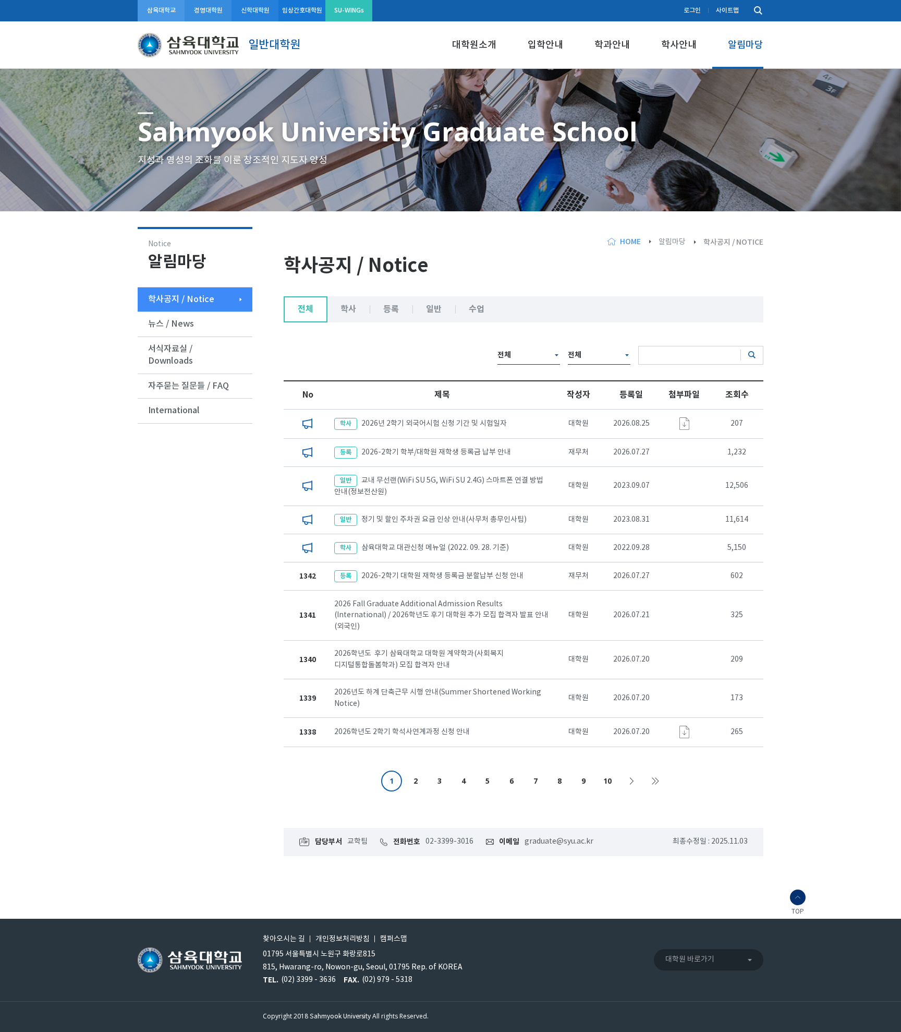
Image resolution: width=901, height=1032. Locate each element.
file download (684, 423)
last (655, 781)
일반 (434, 309)
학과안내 (612, 45)
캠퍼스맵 (393, 939)
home (630, 241)
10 (607, 781)
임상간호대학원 (302, 10)
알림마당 (745, 45)
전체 (305, 309)
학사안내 (679, 45)
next (631, 781)
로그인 (692, 10)
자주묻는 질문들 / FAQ (188, 386)
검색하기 (755, 10)
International (174, 410)
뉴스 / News (171, 324)
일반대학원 (274, 45)
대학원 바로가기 (689, 959)
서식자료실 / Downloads (170, 355)
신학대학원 (255, 10)
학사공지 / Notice (181, 299)
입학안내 (545, 45)
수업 (476, 309)
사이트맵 (727, 10)
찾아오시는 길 (284, 939)
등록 (391, 309)
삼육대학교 (161, 10)
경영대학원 (208, 10)
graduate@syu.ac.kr (559, 841)
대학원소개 (474, 45)
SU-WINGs (349, 10)
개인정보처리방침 (342, 939)
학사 (348, 309)
